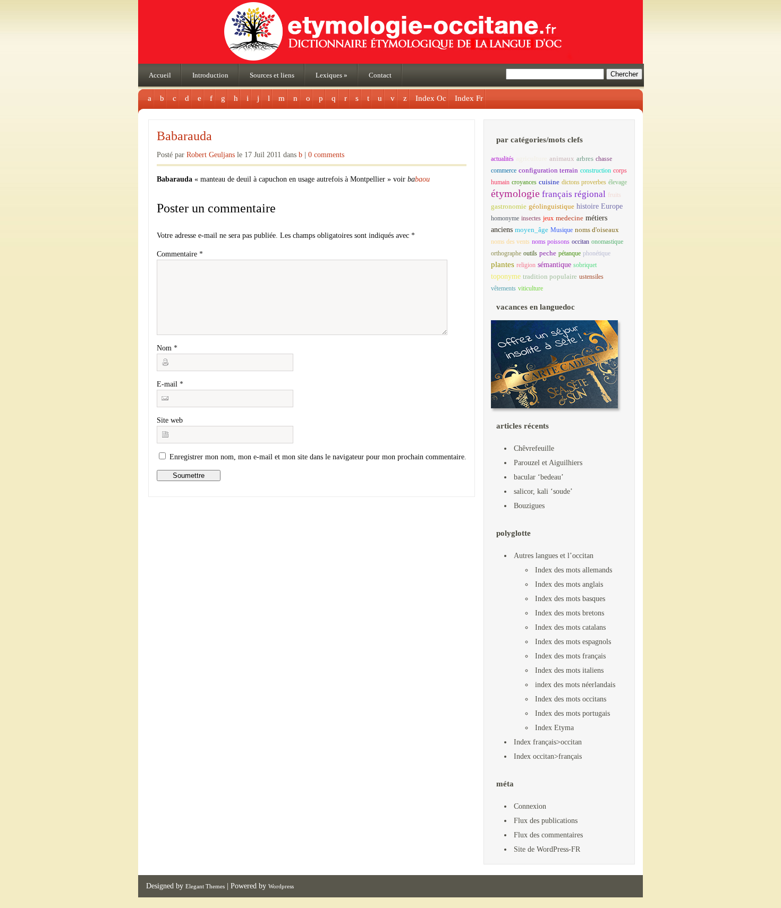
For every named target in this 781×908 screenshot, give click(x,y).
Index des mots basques (570, 599)
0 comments (326, 155)
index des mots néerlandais (575, 685)
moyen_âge (531, 230)
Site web (170, 420)
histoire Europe (599, 206)
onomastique (607, 241)
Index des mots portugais (572, 713)
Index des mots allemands (573, 570)
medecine (569, 218)
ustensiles (591, 276)
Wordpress (281, 886)
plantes (502, 264)
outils (530, 253)
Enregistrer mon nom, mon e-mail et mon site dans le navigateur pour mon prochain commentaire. (317, 457)
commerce (503, 170)
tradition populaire (550, 276)
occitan (580, 241)
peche (547, 253)
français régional (574, 194)
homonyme (505, 218)
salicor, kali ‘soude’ (543, 491)
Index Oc (430, 98)
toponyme (506, 276)
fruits (614, 195)
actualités (502, 158)
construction (595, 170)
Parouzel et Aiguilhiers (548, 463)
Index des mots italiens (569, 670)
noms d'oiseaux (597, 230)
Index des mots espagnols (573, 642)
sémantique (554, 264)
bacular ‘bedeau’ (539, 477)
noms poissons (551, 241)
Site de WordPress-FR (547, 849)
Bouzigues (529, 506)
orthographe (506, 253)
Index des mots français (570, 656)
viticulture (530, 288)
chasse (604, 158)
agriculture (531, 158)
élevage (617, 182)
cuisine (549, 182)
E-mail (170, 384)
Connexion (530, 806)
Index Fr (469, 98)
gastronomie (509, 206)
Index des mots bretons (569, 613)
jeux (548, 218)
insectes (531, 218)
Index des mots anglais (569, 584)
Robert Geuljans (210, 155)
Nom (167, 348)
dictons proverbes (584, 182)
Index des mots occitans (570, 699)
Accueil (160, 75)
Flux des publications (546, 821)
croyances (524, 182)
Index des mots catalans (570, 627)
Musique (561, 230)
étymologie (515, 193)
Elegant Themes (205, 886)
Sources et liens (272, 75)
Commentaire (180, 254)
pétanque (569, 253)
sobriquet (585, 265)
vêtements (503, 288)
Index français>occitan (548, 742)
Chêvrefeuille (534, 448)
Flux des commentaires (548, 835)
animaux (561, 158)
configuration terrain (548, 170)
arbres (584, 158)
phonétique (596, 253)
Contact (380, 75)
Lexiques (331, 75)
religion (526, 265)
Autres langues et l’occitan (553, 556)
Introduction (210, 75)
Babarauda (184, 136)
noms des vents (510, 241)
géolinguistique (551, 206)
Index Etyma (554, 728)
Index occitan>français (548, 756)
